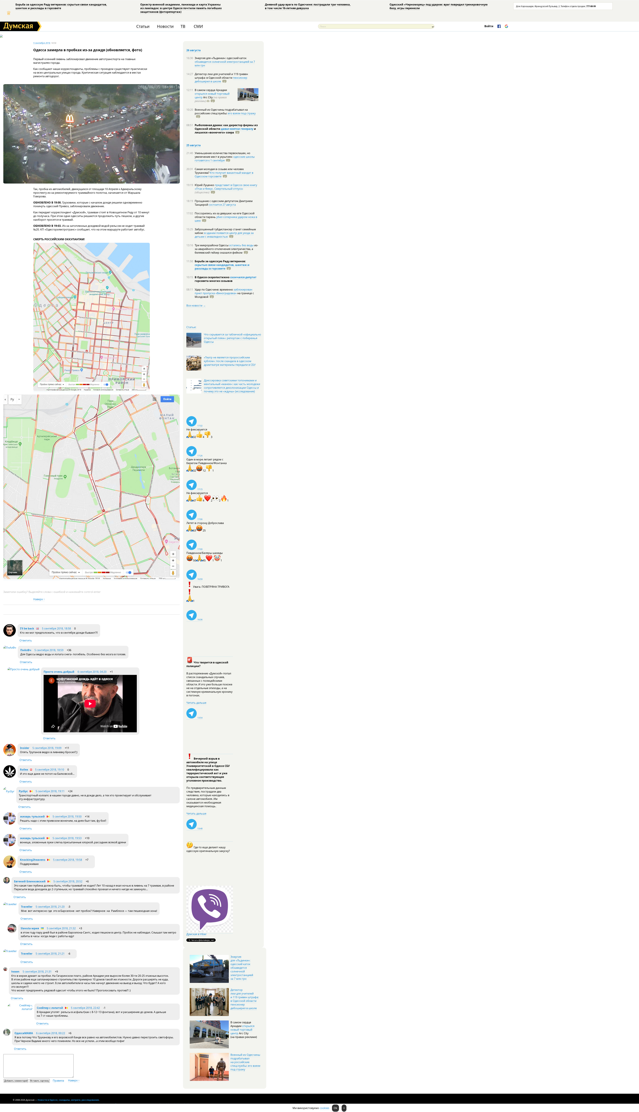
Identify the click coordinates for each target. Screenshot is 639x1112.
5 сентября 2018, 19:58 (67, 860)
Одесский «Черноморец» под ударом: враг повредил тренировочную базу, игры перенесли (439, 6)
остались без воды (241, 245)
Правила (58, 1080)
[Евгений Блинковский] (6, 882)
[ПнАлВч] (9, 647)
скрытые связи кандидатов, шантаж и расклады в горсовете (222, 266)
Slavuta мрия (30, 928)
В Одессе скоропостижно (212, 277)
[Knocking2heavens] (9, 867)
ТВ (183, 26)
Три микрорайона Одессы (212, 245)
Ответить (25, 640)
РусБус (23, 791)
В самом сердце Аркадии (211, 90)
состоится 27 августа (222, 204)
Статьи (142, 26)
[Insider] (9, 755)
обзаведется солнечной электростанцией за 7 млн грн (225, 63)
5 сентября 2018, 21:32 (61, 928)
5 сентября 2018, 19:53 (67, 838)
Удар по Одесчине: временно (214, 289)
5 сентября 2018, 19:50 (67, 816)
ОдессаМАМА (23, 1033)
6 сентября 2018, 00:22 (50, 1033)
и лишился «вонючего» (225, 130)
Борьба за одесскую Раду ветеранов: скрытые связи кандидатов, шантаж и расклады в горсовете (61, 6)
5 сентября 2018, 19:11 (50, 791)
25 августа (193, 145)
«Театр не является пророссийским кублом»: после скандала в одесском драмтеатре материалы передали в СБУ (230, 361)
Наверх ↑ (39, 599)
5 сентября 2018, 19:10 (49, 769)
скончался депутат (243, 277)
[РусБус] (9, 791)
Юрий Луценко (205, 185)
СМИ (198, 26)
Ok (335, 1108)
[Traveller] (10, 904)
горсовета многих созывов (213, 281)
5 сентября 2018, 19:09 (46, 748)
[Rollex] (9, 777)
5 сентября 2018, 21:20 (50, 907)
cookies (324, 1108)
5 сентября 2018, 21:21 (50, 953)
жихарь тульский (32, 816)
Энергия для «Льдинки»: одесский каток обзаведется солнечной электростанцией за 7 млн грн (241, 968)
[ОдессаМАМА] (6, 1035)
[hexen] (5, 970)
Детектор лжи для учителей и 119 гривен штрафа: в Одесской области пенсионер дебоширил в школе (244, 999)
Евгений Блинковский (30, 881)
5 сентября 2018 (41, 42)
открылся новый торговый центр (242, 1029)
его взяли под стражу (242, 113)
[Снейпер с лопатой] (20, 1009)
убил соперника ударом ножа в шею (226, 218)
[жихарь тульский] (9, 823)
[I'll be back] (9, 635)
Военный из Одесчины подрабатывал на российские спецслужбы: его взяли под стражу (245, 1062)
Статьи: (191, 327)
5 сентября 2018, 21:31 (37, 971)
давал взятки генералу (237, 129)
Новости (165, 26)
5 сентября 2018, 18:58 (56, 628)
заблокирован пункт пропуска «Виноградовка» (223, 291)
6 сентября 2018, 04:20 (92, 672)
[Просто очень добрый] (23, 669)
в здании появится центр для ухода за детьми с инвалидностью (224, 234)
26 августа (193, 50)
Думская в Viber (196, 934)
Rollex (24, 769)
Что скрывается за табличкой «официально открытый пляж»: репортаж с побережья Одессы (232, 338)
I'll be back (27, 628)
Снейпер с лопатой (50, 1008)
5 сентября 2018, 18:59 (48, 650)
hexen (15, 971)
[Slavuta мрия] (11, 932)
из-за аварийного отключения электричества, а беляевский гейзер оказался (226, 248)
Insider (24, 748)
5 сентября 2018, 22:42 (85, 1008)
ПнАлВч (25, 650)
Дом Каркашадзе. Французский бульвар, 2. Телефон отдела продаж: (556, 6)
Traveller (26, 907)
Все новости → (196, 305)
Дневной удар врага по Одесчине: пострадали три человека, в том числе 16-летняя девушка (308, 6)
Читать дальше (196, 703)
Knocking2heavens (32, 860)
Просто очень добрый (59, 672)
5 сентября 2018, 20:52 (67, 881)
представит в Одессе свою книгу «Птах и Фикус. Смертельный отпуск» (226, 187)
